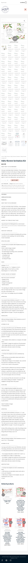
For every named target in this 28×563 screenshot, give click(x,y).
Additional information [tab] (6, 197)
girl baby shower (21, 185)
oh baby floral (17, 186)
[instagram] (11, 560)
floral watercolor (14, 185)
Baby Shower (7, 156)
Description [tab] (3, 194)
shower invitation (21, 188)
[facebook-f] (3, 560)
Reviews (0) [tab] (3, 199)
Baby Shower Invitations (15, 156)
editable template (7, 185)
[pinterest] (8, 560)
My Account (3, 2)
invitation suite (12, 186)
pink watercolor (14, 188)
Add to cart (15, 180)
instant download (4, 186)
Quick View (7, 496)
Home (2, 156)
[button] (24, 21)
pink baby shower (7, 188)
